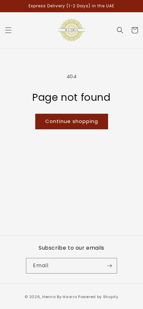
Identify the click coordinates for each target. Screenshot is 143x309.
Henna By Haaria (59, 296)
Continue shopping (71, 121)
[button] (8, 30)
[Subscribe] (109, 266)
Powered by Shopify (98, 296)
